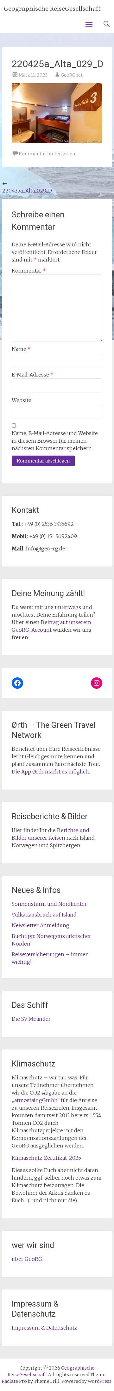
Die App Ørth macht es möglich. (51, 771)
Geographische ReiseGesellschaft (52, 9)
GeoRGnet (72, 75)
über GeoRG (27, 1259)
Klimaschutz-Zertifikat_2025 (46, 1158)
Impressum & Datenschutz (44, 1328)
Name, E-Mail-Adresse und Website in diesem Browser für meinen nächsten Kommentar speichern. (55, 440)
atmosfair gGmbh (35, 1100)
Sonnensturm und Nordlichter (49, 904)
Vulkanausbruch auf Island (44, 914)
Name (21, 349)
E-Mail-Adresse (33, 374)
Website (21, 400)
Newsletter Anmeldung (40, 925)
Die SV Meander (31, 1019)
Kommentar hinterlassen (47, 154)
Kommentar (29, 270)
